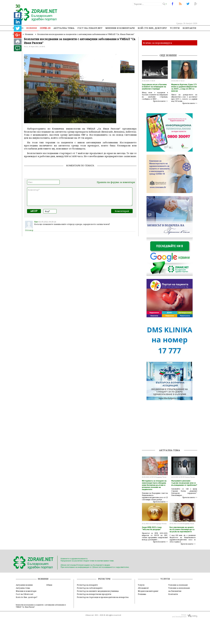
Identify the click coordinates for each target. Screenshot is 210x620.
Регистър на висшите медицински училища (98, 591)
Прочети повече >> (160, 101)
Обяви (49, 585)
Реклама (142, 594)
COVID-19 (45, 27)
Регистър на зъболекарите (90, 588)
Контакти (189, 27)
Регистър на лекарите (87, 585)
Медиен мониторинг (148, 591)
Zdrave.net (89, 615)
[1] (18, 50)
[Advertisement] (141, 14)
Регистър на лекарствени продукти (94, 594)
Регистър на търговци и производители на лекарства (103, 597)
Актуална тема (63, 27)
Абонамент (143, 588)
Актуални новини (24, 585)
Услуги (175, 27)
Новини (31, 27)
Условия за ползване (178, 585)
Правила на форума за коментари (116, 182)
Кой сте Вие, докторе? (152, 27)
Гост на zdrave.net (89, 27)
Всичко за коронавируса (157, 42)
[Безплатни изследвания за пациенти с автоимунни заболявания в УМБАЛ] (35, 15)
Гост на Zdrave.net (24, 594)
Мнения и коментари (120, 27)
